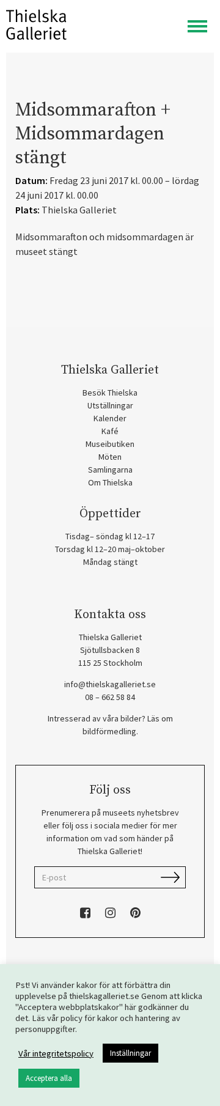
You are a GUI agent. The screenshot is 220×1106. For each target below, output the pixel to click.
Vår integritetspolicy (56, 1053)
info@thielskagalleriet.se (110, 684)
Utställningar (110, 405)
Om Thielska (110, 482)
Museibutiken (110, 443)
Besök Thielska (110, 392)
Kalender (110, 418)
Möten (110, 456)
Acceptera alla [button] (49, 1078)
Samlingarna (110, 469)
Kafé (110, 431)
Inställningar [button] (130, 1053)
